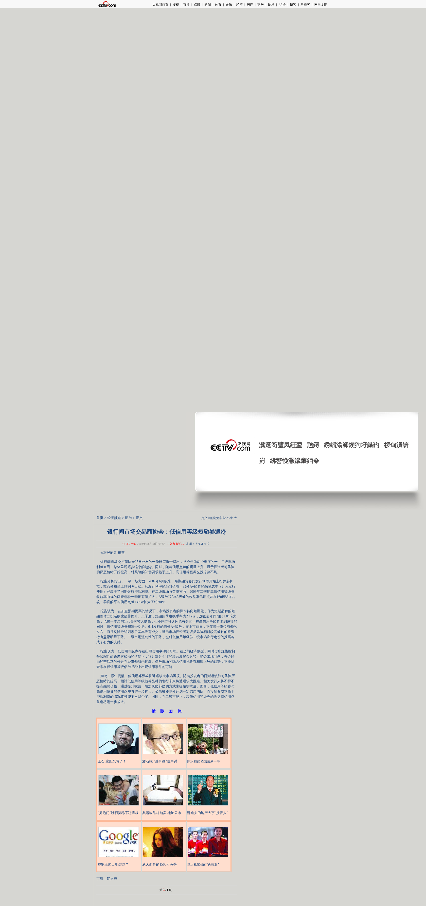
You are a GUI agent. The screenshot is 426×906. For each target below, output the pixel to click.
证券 (128, 518)
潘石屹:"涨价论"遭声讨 (159, 761)
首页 (99, 518)
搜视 (176, 4)
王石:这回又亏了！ (112, 761)
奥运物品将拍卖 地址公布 (161, 813)
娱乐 (229, 4)
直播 (186, 4)
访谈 (282, 4)
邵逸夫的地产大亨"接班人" (207, 813)
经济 (239, 4)
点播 (197, 4)
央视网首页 (160, 4)
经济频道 (114, 518)
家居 (260, 4)
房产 (250, 4)
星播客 (305, 4)
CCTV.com (129, 544)
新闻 (207, 4)
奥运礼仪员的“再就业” (203, 864)
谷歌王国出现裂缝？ (113, 864)
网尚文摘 (320, 4)
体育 (218, 4)
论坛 (271, 4)
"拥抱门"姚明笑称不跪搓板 (118, 813)
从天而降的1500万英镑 (159, 864)
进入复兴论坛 (175, 544)
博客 (293, 4)
